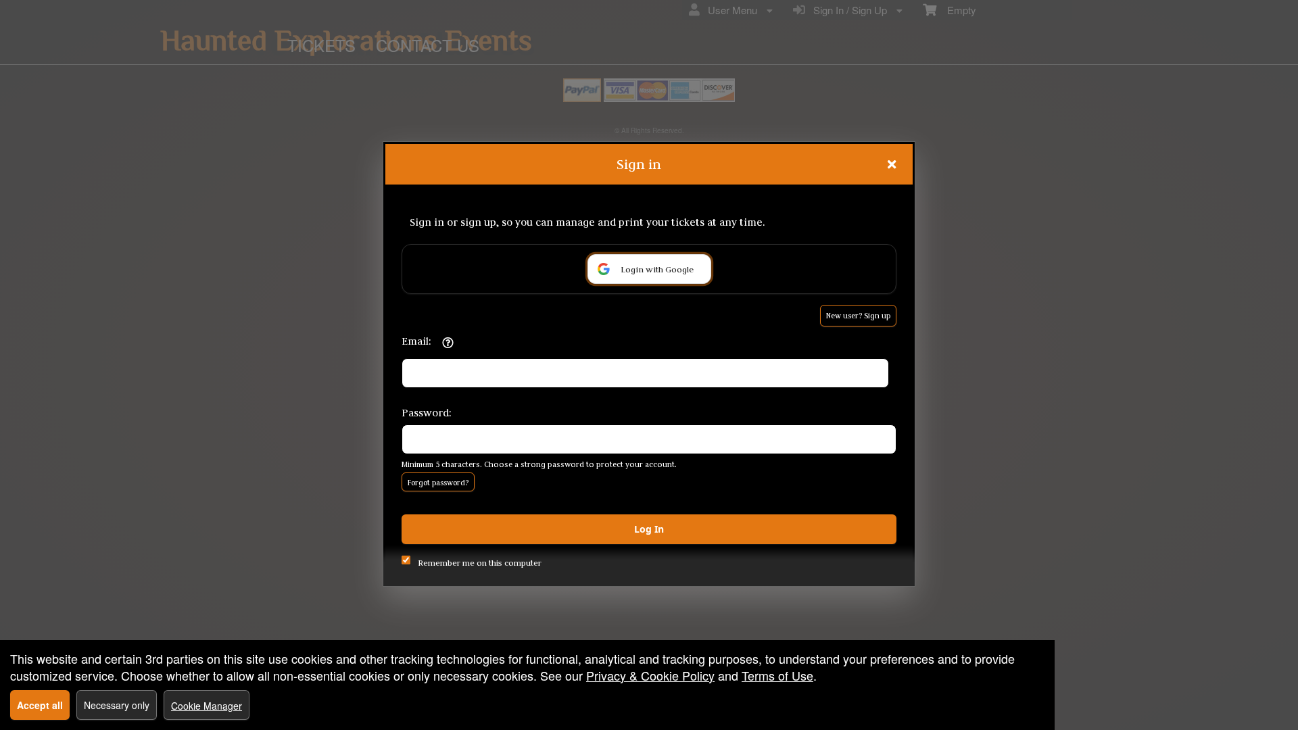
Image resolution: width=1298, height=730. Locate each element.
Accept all (40, 705)
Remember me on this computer (480, 563)
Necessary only (116, 705)
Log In (649, 528)
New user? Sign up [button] (858, 315)
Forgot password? (438, 482)
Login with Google (657, 269)
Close (891, 164)
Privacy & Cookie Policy (650, 675)
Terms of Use (777, 675)
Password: (427, 412)
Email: (416, 341)
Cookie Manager (206, 705)
